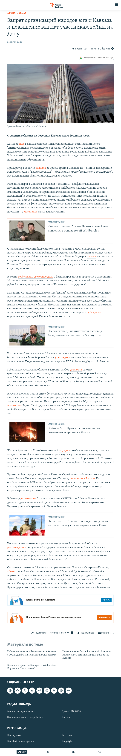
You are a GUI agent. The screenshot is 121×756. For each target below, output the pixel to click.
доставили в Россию (82, 478)
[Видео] (73, 752)
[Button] (79, 49)
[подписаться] (69, 691)
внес (21, 144)
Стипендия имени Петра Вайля (25, 717)
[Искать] (99, 752)
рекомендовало (17, 547)
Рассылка (67, 735)
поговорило (14, 405)
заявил (91, 256)
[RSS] (54, 691)
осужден (64, 450)
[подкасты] (48, 752)
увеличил (76, 369)
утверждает (62, 357)
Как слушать (14, 735)
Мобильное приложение (21, 711)
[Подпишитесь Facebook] (17, 691)
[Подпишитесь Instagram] (47, 691)
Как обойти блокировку (20, 741)
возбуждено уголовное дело (35, 276)
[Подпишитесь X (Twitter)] (25, 691)
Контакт (66, 717)
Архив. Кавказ (16, 13)
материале (30, 211)
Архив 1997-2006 (71, 711)
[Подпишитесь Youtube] (32, 691)
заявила (41, 168)
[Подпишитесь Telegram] (39, 691)
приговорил (28, 498)
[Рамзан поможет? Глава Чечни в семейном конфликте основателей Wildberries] (27, 230)
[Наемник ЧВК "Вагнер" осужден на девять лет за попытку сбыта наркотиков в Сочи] (27, 525)
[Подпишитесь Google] (10, 691)
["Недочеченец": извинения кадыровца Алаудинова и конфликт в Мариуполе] (27, 335)
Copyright (67, 741)
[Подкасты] (61, 691)
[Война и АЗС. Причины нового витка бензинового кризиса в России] (27, 432)
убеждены (94, 312)
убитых (12, 571)
